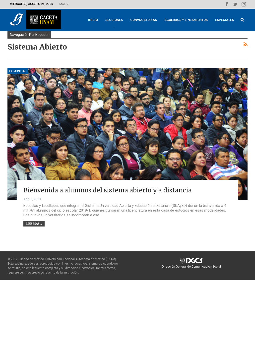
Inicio (93, 20)
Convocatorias (143, 20)
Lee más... (34, 224)
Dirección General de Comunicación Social (191, 266)
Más (62, 4)
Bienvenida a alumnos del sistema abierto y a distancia (107, 190)
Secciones (114, 20)
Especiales (224, 20)
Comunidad (18, 71)
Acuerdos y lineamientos (186, 20)
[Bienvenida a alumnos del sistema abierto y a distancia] (127, 134)
